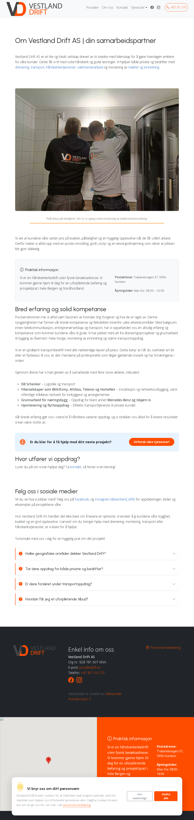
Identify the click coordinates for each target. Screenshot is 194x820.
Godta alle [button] (166, 796)
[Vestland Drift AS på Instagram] (158, 7)
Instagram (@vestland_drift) (115, 499)
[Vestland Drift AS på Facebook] (152, 7)
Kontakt (122, 7)
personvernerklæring (77, 805)
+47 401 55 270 (93, 672)
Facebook (82, 499)
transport (37, 67)
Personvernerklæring (165, 647)
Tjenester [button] (138, 7)
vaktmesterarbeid (90, 67)
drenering (22, 67)
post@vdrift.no (90, 667)
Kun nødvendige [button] (140, 796)
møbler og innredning (143, 67)
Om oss (107, 7)
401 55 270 (178, 7)
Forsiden (92, 7)
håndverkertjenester (61, 67)
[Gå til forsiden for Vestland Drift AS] (34, 9)
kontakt (75, 467)
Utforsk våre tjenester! (152, 442)
